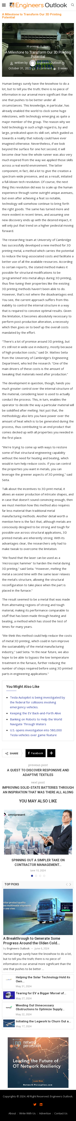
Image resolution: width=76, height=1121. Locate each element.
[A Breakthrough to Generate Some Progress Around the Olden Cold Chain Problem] (38, 912)
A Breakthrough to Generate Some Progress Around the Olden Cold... (31, 940)
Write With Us (27, 1113)
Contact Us (60, 1113)
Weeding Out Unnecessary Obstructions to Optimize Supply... (40, 1007)
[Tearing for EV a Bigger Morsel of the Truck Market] (9, 995)
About (12, 1113)
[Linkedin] (41, 1104)
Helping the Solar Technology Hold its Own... (43, 979)
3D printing (33, 46)
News (46, 46)
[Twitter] (35, 1104)
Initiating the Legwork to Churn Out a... (43, 1021)
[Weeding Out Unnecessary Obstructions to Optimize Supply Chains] (9, 1007)
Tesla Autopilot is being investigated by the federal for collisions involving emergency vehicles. (37, 702)
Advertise (45, 1113)
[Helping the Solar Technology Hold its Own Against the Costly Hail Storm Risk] (9, 979)
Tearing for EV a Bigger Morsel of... (41, 993)
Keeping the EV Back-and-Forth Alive (35, 713)
